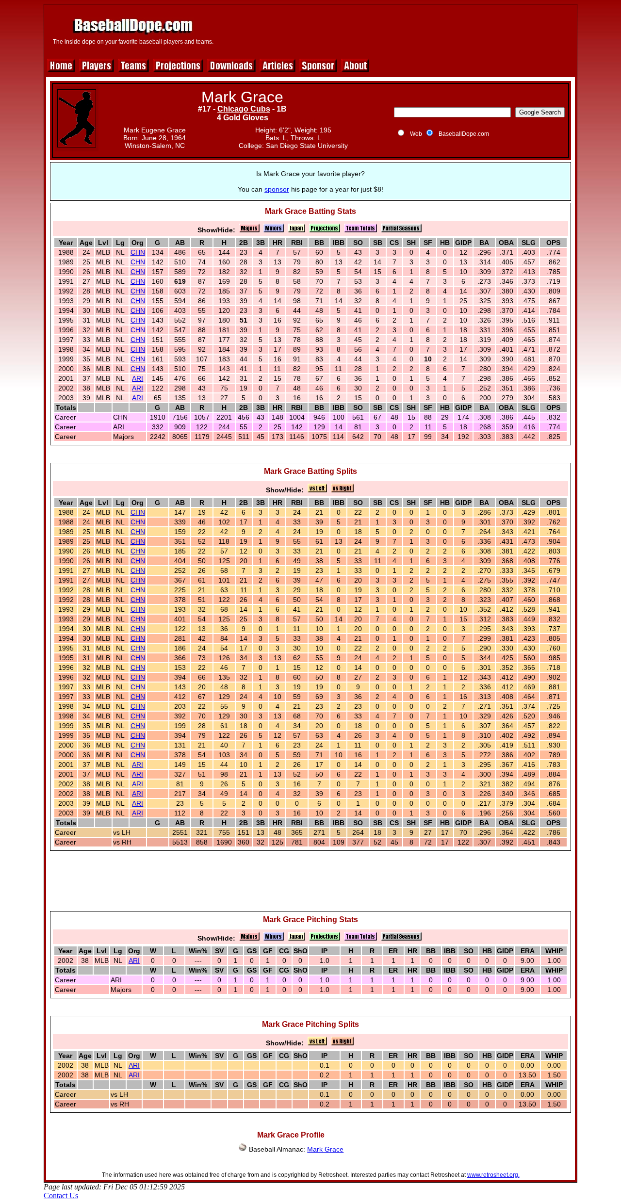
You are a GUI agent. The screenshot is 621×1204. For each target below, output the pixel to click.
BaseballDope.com (464, 133)
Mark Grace (325, 1149)
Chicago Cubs (243, 109)
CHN (138, 252)
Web (416, 133)
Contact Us (61, 1195)
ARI (137, 378)
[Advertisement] (396, 30)
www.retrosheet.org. (493, 1174)
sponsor (276, 189)
